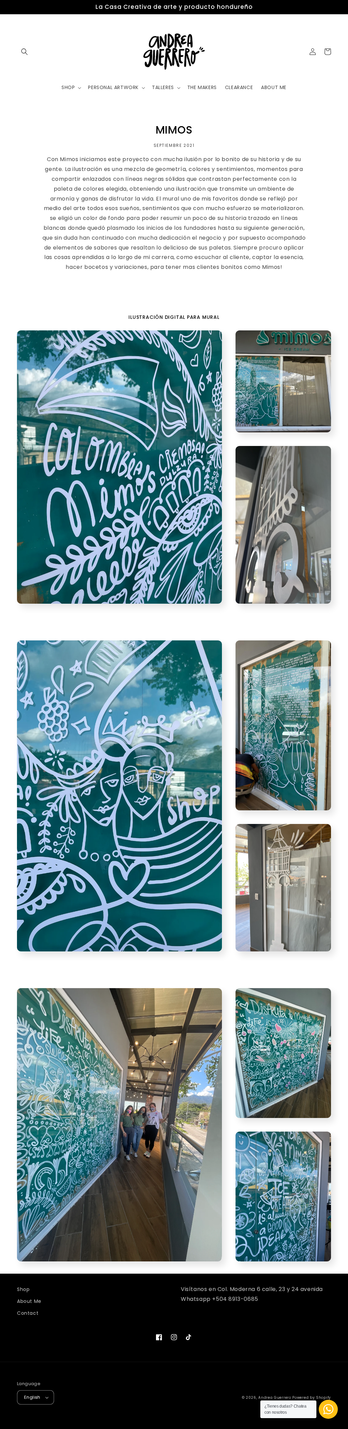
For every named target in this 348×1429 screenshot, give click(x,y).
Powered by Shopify (311, 1397)
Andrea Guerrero (274, 1397)
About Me (29, 1301)
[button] (24, 51)
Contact (27, 1313)
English (32, 1397)
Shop (23, 1289)
